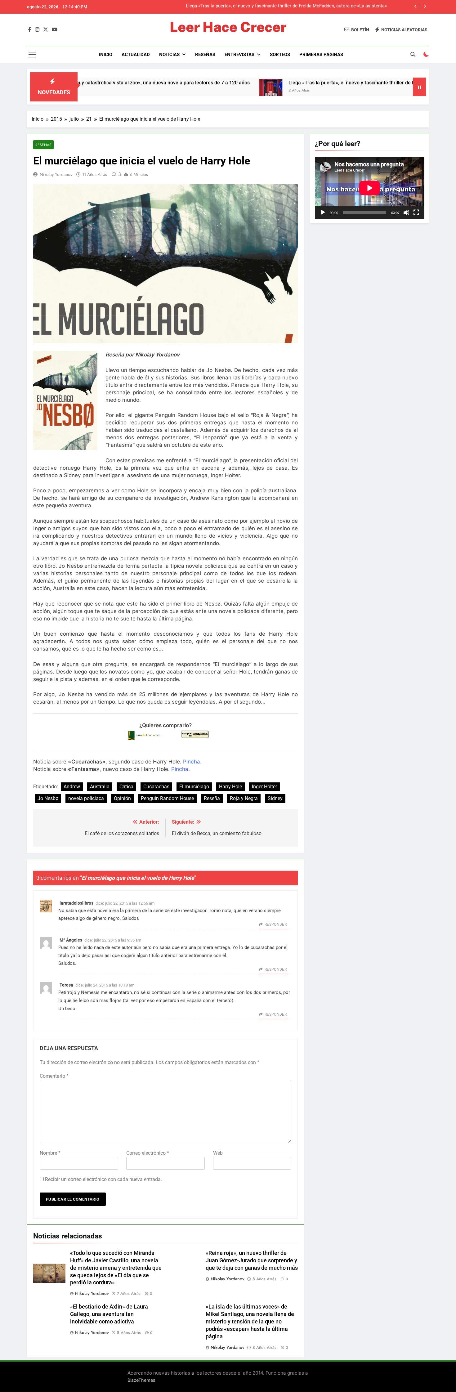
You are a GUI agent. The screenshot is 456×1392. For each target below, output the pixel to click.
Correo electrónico (147, 1153)
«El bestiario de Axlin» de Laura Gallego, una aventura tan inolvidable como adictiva (109, 1314)
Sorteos (280, 54)
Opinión (122, 798)
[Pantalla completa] (416, 212)
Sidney (275, 798)
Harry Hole (230, 787)
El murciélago (194, 787)
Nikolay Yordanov (56, 174)
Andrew (72, 787)
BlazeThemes (141, 1380)
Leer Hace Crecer (228, 27)
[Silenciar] (406, 212)
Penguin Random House (167, 798)
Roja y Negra (244, 798)
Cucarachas (156, 787)
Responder (276, 924)
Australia (100, 787)
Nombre (50, 1153)
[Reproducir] (323, 212)
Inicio (105, 54)
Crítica (126, 787)
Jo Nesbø (48, 798)
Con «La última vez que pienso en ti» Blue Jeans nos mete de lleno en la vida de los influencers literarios (278, 6)
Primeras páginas (321, 54)
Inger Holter (264, 787)
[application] (369, 188)
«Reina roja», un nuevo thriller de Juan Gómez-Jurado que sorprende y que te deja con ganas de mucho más (252, 1260)
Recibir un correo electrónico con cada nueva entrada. (103, 1179)
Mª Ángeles (71, 940)
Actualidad (136, 54)
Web (218, 1153)
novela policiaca (86, 798)
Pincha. (191, 762)
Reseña (212, 798)
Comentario (54, 1076)
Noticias (169, 54)
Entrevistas (239, 54)
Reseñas (205, 54)
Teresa (66, 984)
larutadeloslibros (76, 903)
